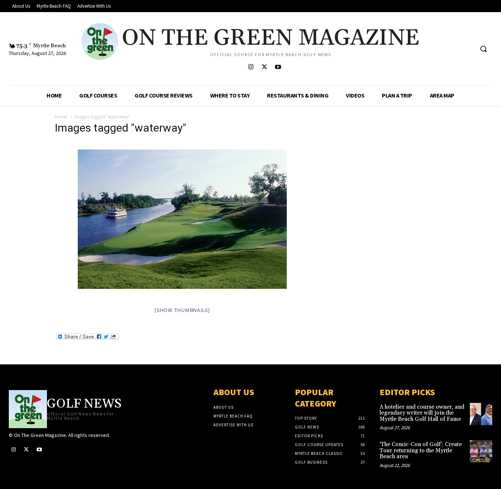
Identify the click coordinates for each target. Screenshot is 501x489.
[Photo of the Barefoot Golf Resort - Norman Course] (182, 223)
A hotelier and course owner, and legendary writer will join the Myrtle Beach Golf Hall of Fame (422, 413)
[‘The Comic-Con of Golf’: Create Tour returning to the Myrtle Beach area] (481, 451)
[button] (483, 49)
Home (61, 117)
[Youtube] (278, 67)
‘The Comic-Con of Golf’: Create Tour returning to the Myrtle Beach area (421, 450)
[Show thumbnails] (182, 310)
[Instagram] (251, 67)
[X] (264, 67)
